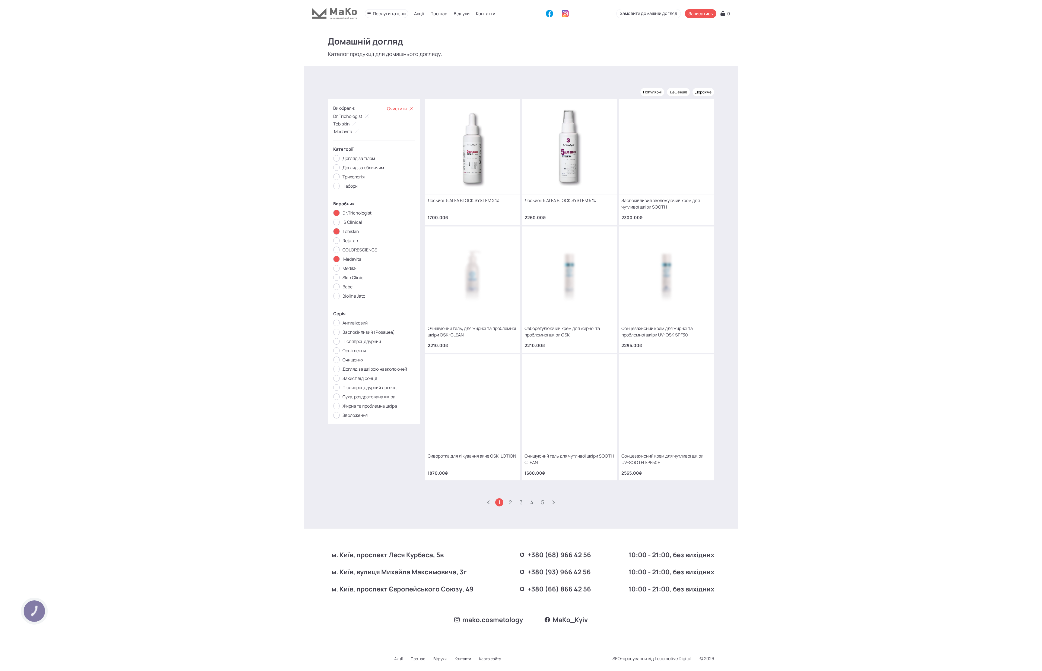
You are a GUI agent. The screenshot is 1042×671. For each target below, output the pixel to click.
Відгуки (461, 14)
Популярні (652, 91)
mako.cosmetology (492, 619)
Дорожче (703, 91)
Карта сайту (490, 661)
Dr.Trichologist (347, 116)
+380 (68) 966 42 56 (559, 554)
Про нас (438, 14)
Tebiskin (341, 124)
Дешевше (678, 91)
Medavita (342, 131)
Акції (419, 14)
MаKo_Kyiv (570, 619)
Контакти (485, 14)
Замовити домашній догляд (648, 13)
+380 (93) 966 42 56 (559, 571)
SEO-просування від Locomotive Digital (651, 661)
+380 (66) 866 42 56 (559, 588)
